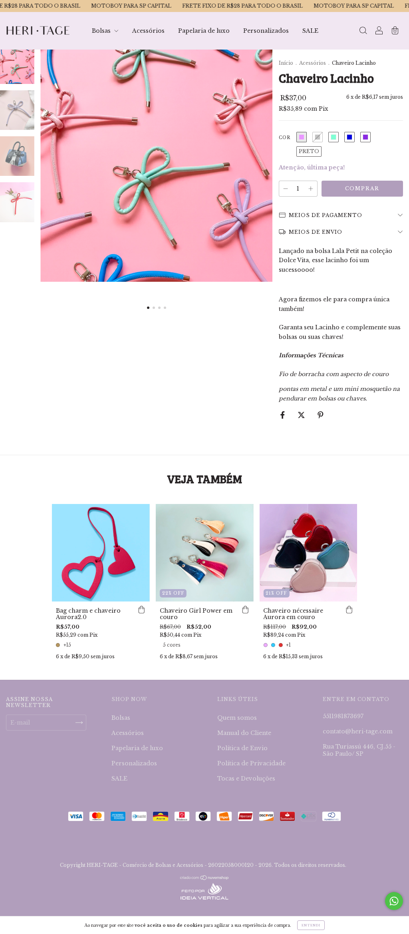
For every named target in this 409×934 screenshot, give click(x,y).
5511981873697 (343, 716)
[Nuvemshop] (205, 878)
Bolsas (102, 30)
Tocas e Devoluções (246, 778)
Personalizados (266, 30)
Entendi (311, 925)
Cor (284, 137)
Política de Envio (242, 748)
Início (286, 63)
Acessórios (148, 30)
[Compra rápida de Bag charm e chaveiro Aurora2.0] (142, 609)
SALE (310, 30)
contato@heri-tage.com (358, 731)
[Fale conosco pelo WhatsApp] (394, 901)
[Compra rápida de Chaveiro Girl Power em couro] (245, 609)
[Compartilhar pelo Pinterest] (320, 414)
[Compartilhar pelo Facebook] (283, 414)
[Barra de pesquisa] (363, 31)
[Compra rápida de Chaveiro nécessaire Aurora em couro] (349, 609)
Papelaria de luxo (204, 30)
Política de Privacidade (251, 763)
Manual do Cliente (244, 733)
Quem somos (237, 717)
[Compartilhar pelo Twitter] (302, 414)
